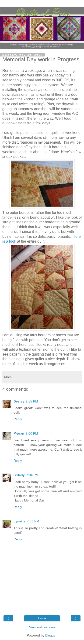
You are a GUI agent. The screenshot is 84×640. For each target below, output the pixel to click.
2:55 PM (32, 401)
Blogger (50, 635)
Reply (18, 419)
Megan (19, 433)
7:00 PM (32, 433)
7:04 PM (32, 475)
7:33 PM (33, 521)
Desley (19, 401)
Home (42, 618)
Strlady (19, 475)
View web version (42, 627)
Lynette (19, 521)
